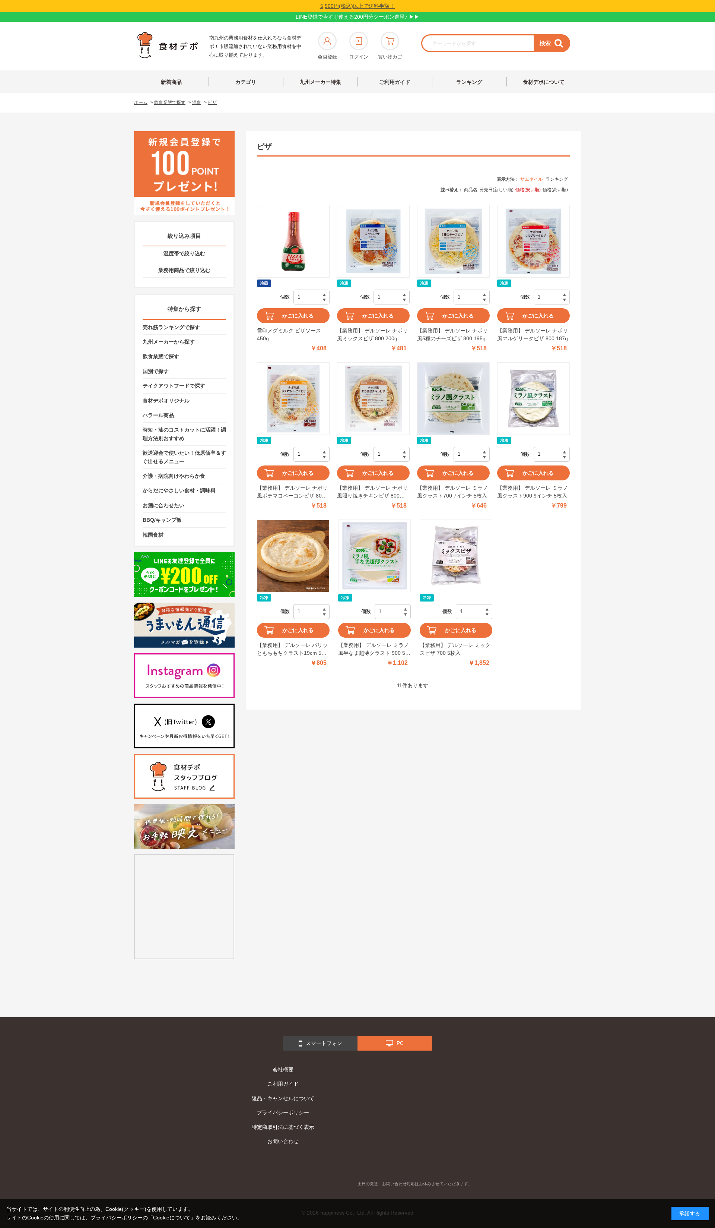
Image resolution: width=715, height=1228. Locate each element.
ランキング (469, 82)
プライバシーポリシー (283, 1112)
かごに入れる (298, 316)
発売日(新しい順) (496, 189)
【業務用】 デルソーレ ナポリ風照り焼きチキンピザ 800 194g (372, 492)
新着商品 (171, 82)
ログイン (358, 57)
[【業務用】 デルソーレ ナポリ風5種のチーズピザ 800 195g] (453, 241)
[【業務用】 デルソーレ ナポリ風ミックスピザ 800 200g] (373, 241)
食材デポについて (544, 82)
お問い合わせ (283, 1141)
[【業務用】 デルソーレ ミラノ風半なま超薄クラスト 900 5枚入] (374, 556)
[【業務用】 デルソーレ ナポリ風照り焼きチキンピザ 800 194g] (373, 398)
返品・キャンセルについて (283, 1098)
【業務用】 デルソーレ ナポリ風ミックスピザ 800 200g (372, 334)
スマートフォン (324, 1043)
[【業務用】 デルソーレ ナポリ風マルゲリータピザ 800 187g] (533, 241)
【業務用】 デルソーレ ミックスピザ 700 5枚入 (455, 649)
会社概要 (283, 1070)
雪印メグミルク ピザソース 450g (289, 334)
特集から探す (184, 309)
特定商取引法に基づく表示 (283, 1127)
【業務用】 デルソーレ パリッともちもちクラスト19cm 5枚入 (292, 649)
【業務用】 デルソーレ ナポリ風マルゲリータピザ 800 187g (532, 334)
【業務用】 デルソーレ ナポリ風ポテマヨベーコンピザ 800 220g (292, 492)
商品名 (470, 189)
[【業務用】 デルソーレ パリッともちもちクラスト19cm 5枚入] (293, 556)
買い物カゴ (390, 57)
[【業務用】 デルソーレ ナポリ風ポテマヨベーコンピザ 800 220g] (293, 398)
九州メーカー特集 (320, 82)
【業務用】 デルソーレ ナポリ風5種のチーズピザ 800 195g (452, 334)
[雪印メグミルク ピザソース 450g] (293, 241)
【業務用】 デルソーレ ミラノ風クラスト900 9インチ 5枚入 (532, 492)
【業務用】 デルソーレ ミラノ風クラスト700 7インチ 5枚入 (452, 492)
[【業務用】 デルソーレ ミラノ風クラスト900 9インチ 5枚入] (533, 398)
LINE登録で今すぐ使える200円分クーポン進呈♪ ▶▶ (357, 17)
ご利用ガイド (394, 82)
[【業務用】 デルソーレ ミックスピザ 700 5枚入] (456, 556)
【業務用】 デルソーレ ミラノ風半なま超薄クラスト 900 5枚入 (374, 649)
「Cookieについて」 (172, 1218)
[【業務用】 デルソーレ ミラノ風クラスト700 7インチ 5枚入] (453, 398)
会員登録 (327, 57)
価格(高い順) (555, 189)
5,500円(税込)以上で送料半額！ (357, 6)
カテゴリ (245, 82)
